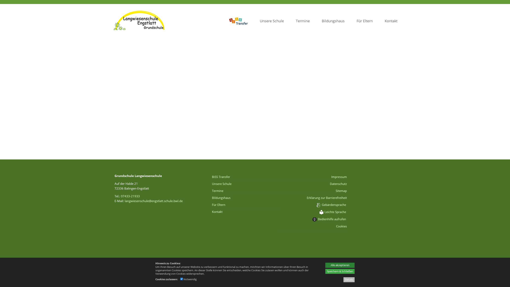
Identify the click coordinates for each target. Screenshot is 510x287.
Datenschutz (338, 184)
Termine (303, 21)
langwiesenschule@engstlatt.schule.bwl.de (154, 201)
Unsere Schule (272, 21)
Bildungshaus (333, 21)
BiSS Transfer (221, 177)
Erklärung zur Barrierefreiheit (327, 198)
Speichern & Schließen (340, 271)
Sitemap (341, 191)
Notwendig (190, 279)
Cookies (341, 226)
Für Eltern (365, 21)
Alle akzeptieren (340, 265)
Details (349, 279)
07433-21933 (130, 196)
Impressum (339, 177)
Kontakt (391, 21)
